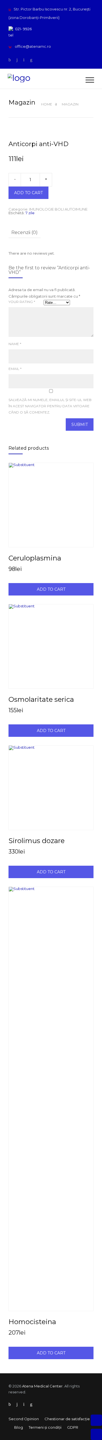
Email (15, 369)
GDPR (72, 1427)
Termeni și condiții (45, 1427)
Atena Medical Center (42, 1386)
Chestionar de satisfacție (67, 1419)
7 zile (30, 213)
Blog (18, 1427)
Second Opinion (23, 1419)
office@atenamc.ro (33, 46)
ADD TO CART (28, 192)
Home (46, 104)
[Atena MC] (47, 78)
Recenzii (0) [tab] (24, 232)
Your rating (21, 302)
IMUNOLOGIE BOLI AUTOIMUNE (58, 209)
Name (14, 344)
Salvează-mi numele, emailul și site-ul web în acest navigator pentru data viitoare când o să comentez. (50, 406)
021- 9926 (23, 29)
